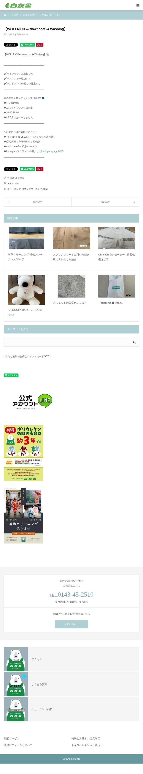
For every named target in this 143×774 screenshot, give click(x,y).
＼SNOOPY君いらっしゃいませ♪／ (25, 312)
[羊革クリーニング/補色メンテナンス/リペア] (26, 238)
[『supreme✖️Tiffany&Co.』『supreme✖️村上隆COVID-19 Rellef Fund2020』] (116, 286)
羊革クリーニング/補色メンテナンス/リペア (25, 257)
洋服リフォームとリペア (18, 745)
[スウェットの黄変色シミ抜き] (71, 286)
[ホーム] (5, 15)
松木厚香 (19, 178)
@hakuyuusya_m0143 (51, 151)
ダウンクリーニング (32, 189)
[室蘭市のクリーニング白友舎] (26, 5)
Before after (23, 34)
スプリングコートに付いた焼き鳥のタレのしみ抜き (71, 257)
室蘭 (45, 189)
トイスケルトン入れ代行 (86, 745)
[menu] (138, 5)
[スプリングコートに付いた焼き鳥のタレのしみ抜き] (71, 238)
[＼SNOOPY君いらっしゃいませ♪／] (26, 290)
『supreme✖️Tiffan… (111, 302)
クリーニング (14, 189)
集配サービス (11, 738)
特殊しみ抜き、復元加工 (86, 738)
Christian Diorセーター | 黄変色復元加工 (116, 257)
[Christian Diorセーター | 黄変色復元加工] (116, 238)
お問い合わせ (71, 624)
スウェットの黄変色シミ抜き (70, 302)
